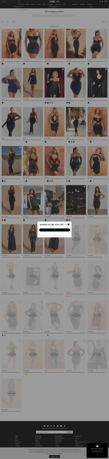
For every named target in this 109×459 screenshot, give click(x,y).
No (54, 234)
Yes (55, 230)
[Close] (70, 223)
